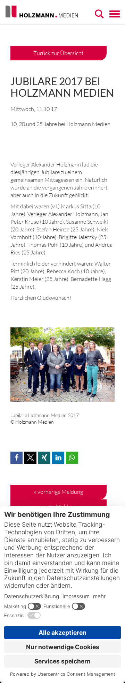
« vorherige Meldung (58, 491)
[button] (16, 458)
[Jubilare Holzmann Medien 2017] (62, 367)
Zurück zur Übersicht (58, 53)
